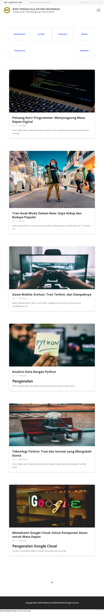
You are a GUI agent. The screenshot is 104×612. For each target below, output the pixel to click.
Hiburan (21, 221)
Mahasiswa (23, 459)
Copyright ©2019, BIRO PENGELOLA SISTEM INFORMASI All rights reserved (52, 603)
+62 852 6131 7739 (13, 2)
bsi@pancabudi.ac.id (39, 2)
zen (13, 125)
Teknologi (22, 125)
